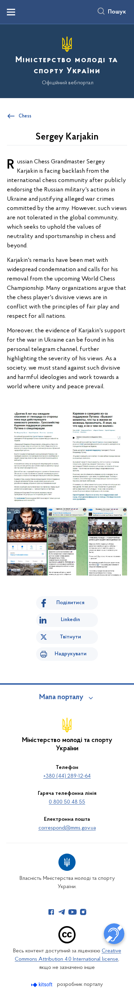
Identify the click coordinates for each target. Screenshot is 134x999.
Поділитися (70, 603)
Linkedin (70, 619)
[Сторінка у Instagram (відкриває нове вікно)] (83, 912)
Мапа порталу (61, 697)
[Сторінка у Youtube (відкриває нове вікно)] (72, 912)
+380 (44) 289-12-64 (67, 776)
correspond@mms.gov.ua (67, 828)
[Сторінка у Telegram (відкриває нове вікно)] (62, 912)
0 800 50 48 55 (67, 802)
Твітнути (70, 637)
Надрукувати (71, 654)
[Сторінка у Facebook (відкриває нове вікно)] (51, 912)
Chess (25, 116)
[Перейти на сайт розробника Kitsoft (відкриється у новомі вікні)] (42, 984)
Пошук (117, 12)
